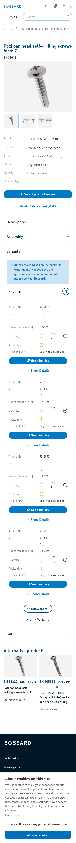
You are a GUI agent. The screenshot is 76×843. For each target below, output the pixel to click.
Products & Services (15, 757)
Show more (39, 609)
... (13, 28)
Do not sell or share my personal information (36, 824)
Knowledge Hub (12, 767)
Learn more (12, 815)
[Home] (5, 28)
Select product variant (40, 194)
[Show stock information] (41, 345)
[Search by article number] (58, 292)
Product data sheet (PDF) (38, 206)
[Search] (68, 16)
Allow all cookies (38, 835)
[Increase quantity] (65, 336)
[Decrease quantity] (41, 336)
